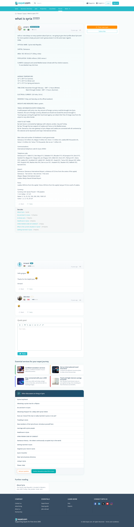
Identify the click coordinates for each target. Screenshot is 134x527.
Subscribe (102, 31)
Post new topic (103, 27)
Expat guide (45, 506)
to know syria (21, 218)
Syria (16, 9)
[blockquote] (24, 325)
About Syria (20, 212)
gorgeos (26, 27)
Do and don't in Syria (23, 215)
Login (108, 3)
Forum (60, 9)
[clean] (42, 325)
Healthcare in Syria (23, 221)
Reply (31, 204)
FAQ (69, 503)
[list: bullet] (35, 325)
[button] (40, 325)
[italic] (22, 325)
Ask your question (24, 471)
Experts (70, 506)
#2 (80, 266)
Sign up (115, 3)
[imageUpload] (30, 325)
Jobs (36, 9)
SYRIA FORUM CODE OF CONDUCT (27, 224)
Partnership (18, 512)
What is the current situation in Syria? (28, 227)
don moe (27, 296)
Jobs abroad (45, 509)
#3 (80, 300)
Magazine (92, 3)
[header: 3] (37, 325)
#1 (80, 30)
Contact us (18, 503)
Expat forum (45, 503)
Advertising (18, 506)
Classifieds (52, 9)
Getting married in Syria (24, 230)
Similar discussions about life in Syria (43, 471)
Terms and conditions (112, 521)
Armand (26, 263)
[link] (27, 325)
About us (18, 509)
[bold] (19, 325)
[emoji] (32, 325)
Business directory (26, 9)
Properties (43, 9)
